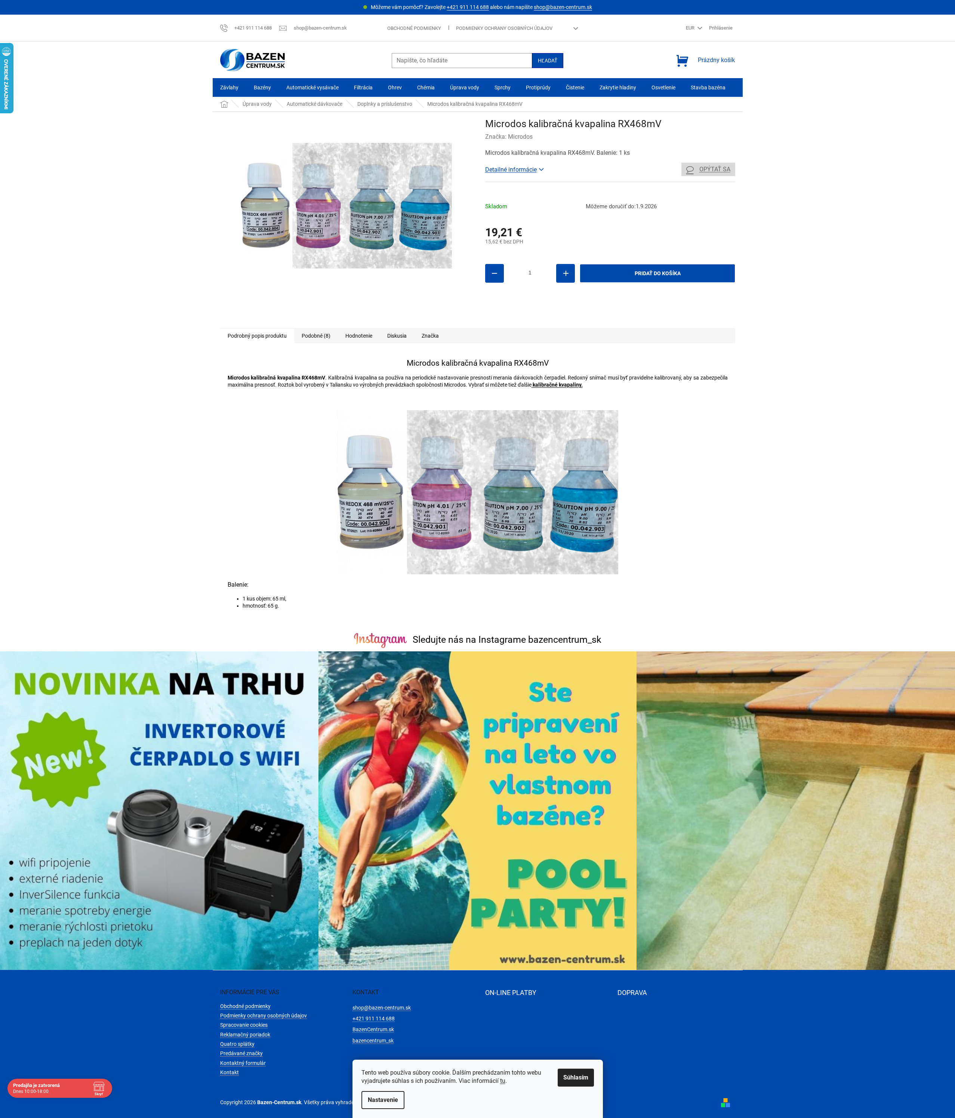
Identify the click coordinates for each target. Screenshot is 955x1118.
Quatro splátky (237, 1044)
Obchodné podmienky (414, 28)
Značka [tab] (430, 336)
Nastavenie (383, 1099)
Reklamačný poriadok (245, 1035)
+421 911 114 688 (468, 7)
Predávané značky (241, 1053)
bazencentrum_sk (373, 1041)
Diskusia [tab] (397, 336)
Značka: (509, 136)
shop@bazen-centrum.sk (563, 7)
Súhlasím (575, 1077)
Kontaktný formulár (243, 1063)
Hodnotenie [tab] (358, 336)
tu (502, 1080)
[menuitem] (229, 87)
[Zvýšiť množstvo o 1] (565, 273)
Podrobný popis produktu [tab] (257, 336)
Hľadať (547, 61)
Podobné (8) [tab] (316, 336)
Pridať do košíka (658, 273)
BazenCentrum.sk (373, 1029)
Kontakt (229, 1072)
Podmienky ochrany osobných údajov (504, 28)
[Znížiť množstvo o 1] (494, 273)
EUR (691, 28)
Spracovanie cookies (244, 1025)
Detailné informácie (511, 169)
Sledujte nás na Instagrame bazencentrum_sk (507, 639)
